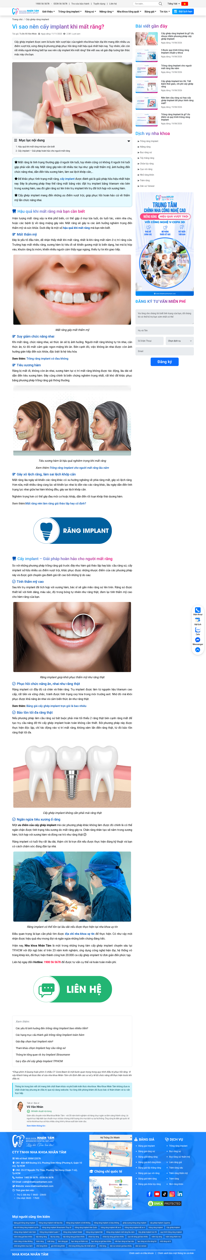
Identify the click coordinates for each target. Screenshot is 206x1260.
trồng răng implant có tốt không (78, 1223)
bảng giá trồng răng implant (24, 1223)
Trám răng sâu (176, 1167)
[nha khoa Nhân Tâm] (25, 11)
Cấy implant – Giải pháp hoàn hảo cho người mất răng (44, 151)
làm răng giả (63, 1241)
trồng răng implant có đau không (106, 1223)
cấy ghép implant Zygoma (160, 1223)
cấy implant (67, 178)
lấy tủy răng (54, 1237)
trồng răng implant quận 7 (50, 1232)
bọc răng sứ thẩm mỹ (79, 1241)
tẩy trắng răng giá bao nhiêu (74, 1237)
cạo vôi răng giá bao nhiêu (138, 1237)
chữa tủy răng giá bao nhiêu (113, 1237)
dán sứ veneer (140, 1246)
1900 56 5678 (42, 3)
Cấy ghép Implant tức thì (147, 1232)
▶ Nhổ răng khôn (146, 174)
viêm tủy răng (157, 1237)
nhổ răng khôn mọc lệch (23, 1246)
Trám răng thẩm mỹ (178, 1173)
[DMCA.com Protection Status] (164, 1203)
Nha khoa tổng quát (128, 11)
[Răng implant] (72, 531)
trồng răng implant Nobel (72, 1232)
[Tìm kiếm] (160, 4)
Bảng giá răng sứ (146, 1151)
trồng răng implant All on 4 (135, 1227)
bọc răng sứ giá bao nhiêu (101, 1241)
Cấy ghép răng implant (37, 19)
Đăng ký (165, 361)
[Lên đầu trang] (198, 650)
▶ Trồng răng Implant (148, 141)
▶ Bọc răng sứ (145, 152)
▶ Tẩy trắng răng (146, 158)
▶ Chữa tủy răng (146, 163)
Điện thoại (197, 614)
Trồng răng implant (69, 11)
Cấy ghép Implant (173, 1227)
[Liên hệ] (72, 989)
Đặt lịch (198, 624)
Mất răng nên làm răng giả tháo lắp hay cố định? (56, 503)
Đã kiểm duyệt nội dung (41, 1111)
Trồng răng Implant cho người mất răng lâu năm (79, 467)
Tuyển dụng (99, 3)
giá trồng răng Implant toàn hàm (64, 1035)
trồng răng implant (156, 1227)
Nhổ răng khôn (176, 1184)
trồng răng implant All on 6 (111, 1227)
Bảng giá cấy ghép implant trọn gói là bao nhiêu (56, 706)
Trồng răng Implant (178, 1146)
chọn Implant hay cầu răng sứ (47, 1048)
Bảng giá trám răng (147, 1178)
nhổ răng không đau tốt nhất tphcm (82, 1246)
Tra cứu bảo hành (80, 3)
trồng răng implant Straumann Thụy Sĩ (56, 1227)
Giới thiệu (47, 11)
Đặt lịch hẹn (185, 11)
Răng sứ (89, 11)
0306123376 (34, 1158)
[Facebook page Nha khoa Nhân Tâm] (149, 1193)
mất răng (50, 1241)
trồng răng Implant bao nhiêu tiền (66, 1028)
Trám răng (174, 1178)
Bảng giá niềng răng (148, 1156)
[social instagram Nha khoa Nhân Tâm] (172, 1193)
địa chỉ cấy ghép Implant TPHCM (42, 1061)
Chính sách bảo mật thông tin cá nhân (176, 1253)
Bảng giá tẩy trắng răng (149, 1167)
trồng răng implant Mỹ (94, 1232)
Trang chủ (17, 19)
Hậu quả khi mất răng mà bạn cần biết (36, 146)
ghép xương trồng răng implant (134, 1223)
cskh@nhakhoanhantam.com (37, 1182)
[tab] (110, 1165)
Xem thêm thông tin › (36, 1126)
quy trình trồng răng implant (171, 1232)
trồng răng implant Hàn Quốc (86, 1227)
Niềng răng (105, 11)
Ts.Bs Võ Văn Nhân (28, 34)
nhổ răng (102, 1246)
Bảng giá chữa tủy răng (149, 1184)
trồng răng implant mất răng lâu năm (120, 1232)
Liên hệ (113, 3)
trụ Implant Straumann (56, 1054)
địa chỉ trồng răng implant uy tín (26, 1227)
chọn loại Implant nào (38, 1041)
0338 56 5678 (60, 3)
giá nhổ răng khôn (58, 1246)
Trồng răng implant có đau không (47, 358)
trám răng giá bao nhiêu (23, 1237)
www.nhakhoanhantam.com (39, 1186)
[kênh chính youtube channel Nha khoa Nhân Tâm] (157, 1193)
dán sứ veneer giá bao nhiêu (121, 1246)
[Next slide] (127, 1154)
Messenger (198, 644)
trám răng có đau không (23, 1241)
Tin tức (164, 11)
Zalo (198, 634)
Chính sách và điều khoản (141, 1253)
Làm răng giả (175, 1162)
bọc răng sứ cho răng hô (147, 1241)
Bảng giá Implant (146, 1146)
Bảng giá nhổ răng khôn (149, 1162)
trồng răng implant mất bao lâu (51, 1223)
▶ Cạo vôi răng (145, 169)
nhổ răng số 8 (165, 1241)
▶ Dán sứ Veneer (146, 186)
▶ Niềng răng (144, 146)
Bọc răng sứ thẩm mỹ (179, 1156)
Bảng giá (149, 11)
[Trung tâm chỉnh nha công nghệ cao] (165, 243)
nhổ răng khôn (41, 1246)
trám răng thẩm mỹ (173, 1237)
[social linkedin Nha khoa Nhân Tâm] (179, 1193)
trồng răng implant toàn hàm (25, 1232)
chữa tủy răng (93, 1237)
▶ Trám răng (144, 180)
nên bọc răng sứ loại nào (124, 1241)
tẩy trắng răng (41, 1237)
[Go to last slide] (94, 1154)
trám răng (40, 1241)
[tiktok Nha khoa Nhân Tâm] (164, 1193)
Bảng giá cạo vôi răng (148, 1173)
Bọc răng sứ (175, 1151)
